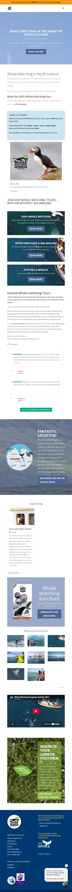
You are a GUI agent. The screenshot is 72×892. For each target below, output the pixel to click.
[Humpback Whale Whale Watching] (56, 661)
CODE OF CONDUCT (44, 854)
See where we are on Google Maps (52, 480)
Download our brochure (49, 613)
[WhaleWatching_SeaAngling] (56, 647)
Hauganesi (13, 844)
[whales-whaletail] (15, 647)
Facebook (10, 865)
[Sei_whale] (15, 679)
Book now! (36, 228)
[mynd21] (36, 680)
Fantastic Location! (47, 433)
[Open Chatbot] (65, 885)
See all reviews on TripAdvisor (36, 410)
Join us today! (18, 115)
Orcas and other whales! (20, 528)
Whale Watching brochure (49, 593)
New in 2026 (14, 184)
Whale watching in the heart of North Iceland (36, 33)
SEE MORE (13, 191)
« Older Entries (13, 573)
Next (62, 687)
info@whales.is (16, 852)
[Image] (15, 662)
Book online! (36, 51)
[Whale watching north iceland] (36, 663)
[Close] (66, 865)
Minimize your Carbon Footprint (49, 754)
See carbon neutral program (49, 796)
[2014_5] (36, 646)
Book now (10, 339)
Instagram (10, 867)
